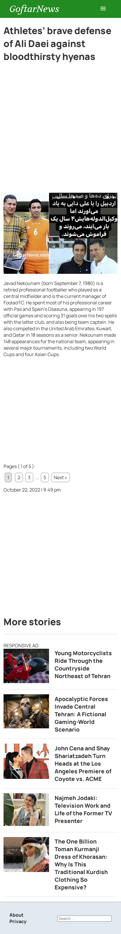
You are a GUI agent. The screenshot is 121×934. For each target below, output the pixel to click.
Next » (60, 477)
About (16, 915)
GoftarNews (34, 9)
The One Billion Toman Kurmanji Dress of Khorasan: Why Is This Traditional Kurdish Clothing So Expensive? (81, 864)
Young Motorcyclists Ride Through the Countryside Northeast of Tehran (83, 664)
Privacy (17, 921)
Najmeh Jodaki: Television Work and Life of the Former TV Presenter (83, 809)
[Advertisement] (60, 129)
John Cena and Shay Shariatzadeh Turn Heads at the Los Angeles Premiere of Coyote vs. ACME (83, 763)
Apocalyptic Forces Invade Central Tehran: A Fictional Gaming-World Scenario (81, 714)
